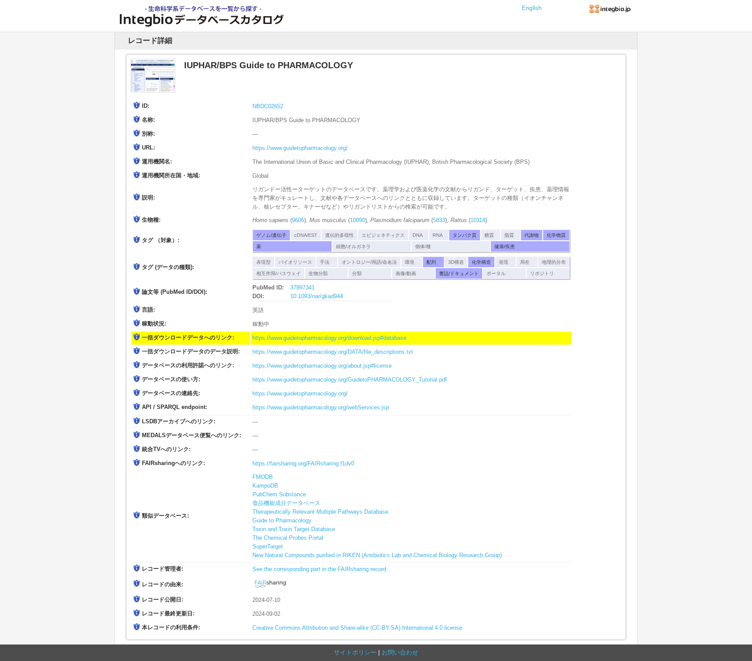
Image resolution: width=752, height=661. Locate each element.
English (532, 7)
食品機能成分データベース (286, 503)
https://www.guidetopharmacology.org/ (300, 148)
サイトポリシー (355, 652)
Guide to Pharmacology (282, 521)
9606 (298, 220)
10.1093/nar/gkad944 (316, 296)
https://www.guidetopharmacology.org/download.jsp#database (329, 338)
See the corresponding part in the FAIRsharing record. (320, 569)
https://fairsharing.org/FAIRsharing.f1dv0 (303, 464)
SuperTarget (267, 547)
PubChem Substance (279, 495)
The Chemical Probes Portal (287, 538)
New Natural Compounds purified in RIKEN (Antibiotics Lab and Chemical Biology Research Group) (377, 555)
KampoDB (265, 486)
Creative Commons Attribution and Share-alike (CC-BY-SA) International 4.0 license (357, 628)
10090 (357, 220)
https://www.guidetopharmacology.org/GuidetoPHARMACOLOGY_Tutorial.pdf (349, 380)
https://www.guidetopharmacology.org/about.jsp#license (322, 366)
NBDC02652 (267, 106)
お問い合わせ (400, 652)
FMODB (262, 477)
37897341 (302, 288)
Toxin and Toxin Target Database (293, 529)
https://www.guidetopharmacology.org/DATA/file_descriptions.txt (332, 352)
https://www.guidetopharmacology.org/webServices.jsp (320, 408)
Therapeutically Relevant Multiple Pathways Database (320, 512)
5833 (439, 220)
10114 (477, 220)
